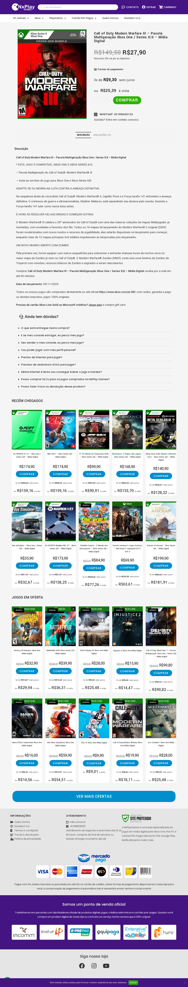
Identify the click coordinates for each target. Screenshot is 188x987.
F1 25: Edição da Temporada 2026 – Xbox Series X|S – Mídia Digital (94, 455)
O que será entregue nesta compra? (45, 328)
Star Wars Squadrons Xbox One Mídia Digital (60, 744)
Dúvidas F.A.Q (132, 18)
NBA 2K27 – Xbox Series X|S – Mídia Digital (60, 455)
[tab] (83, 135)
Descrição (83, 135)
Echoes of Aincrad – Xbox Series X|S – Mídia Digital (161, 547)
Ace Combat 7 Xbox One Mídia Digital (161, 744)
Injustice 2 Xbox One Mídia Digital (127, 650)
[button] (94, 796)
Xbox (38, 18)
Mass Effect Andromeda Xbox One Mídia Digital (27, 744)
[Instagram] (94, 965)
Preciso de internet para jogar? (41, 357)
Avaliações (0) (102, 135)
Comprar (127, 100)
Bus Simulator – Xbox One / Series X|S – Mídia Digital (27, 547)
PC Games (19, 18)
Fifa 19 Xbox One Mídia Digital (94, 742)
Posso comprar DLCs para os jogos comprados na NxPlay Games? (65, 379)
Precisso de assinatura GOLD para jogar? (48, 364)
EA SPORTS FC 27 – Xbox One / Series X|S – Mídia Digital (27, 455)
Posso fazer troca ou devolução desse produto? (53, 386)
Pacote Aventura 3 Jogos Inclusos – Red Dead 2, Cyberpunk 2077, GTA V (127, 547)
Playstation (56, 18)
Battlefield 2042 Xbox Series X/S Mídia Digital (60, 652)
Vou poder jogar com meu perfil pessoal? (48, 350)
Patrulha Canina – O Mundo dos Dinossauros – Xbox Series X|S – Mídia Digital (94, 547)
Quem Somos (110, 18)
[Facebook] (82, 965)
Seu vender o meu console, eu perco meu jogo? (52, 342)
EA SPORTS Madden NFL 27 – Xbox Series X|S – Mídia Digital (60, 547)
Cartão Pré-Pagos (82, 18)
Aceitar (133, 982)
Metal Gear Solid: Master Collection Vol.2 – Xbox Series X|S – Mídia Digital (161, 456)
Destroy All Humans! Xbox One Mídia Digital (27, 652)
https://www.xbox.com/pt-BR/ (117, 292)
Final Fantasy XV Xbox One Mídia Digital (94, 652)
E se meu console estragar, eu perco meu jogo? (52, 335)
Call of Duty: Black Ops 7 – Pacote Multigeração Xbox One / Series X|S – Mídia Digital (161, 652)
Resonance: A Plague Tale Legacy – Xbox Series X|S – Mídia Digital (127, 455)
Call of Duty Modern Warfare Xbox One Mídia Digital (127, 744)
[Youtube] (106, 965)
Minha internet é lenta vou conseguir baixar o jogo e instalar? (61, 372)
